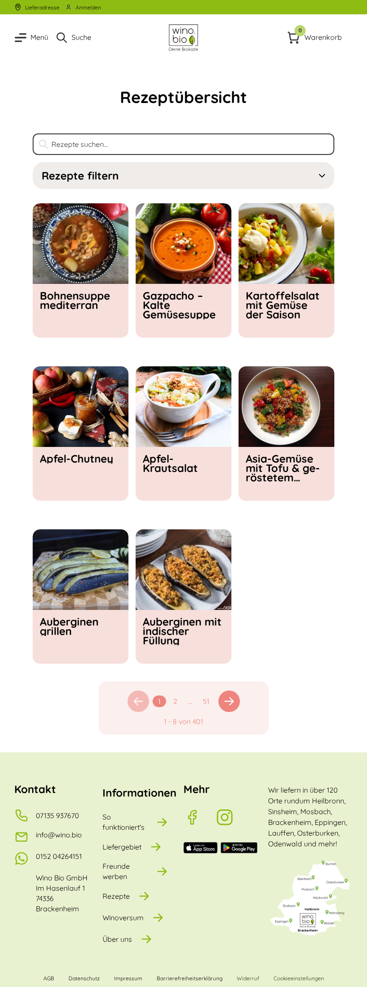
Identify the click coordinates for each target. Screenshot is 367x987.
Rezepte (116, 896)
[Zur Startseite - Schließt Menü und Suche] (183, 37)
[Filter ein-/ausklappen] (322, 176)
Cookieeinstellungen (298, 978)
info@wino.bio (59, 834)
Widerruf (248, 978)
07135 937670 (57, 815)
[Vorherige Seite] (138, 701)
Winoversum (123, 917)
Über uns (117, 939)
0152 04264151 (59, 856)
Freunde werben (116, 871)
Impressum (128, 978)
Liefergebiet (121, 846)
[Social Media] (200, 817)
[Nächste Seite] (229, 701)
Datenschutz (84, 978)
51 (206, 701)
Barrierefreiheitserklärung (189, 978)
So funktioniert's (123, 822)
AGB (48, 978)
